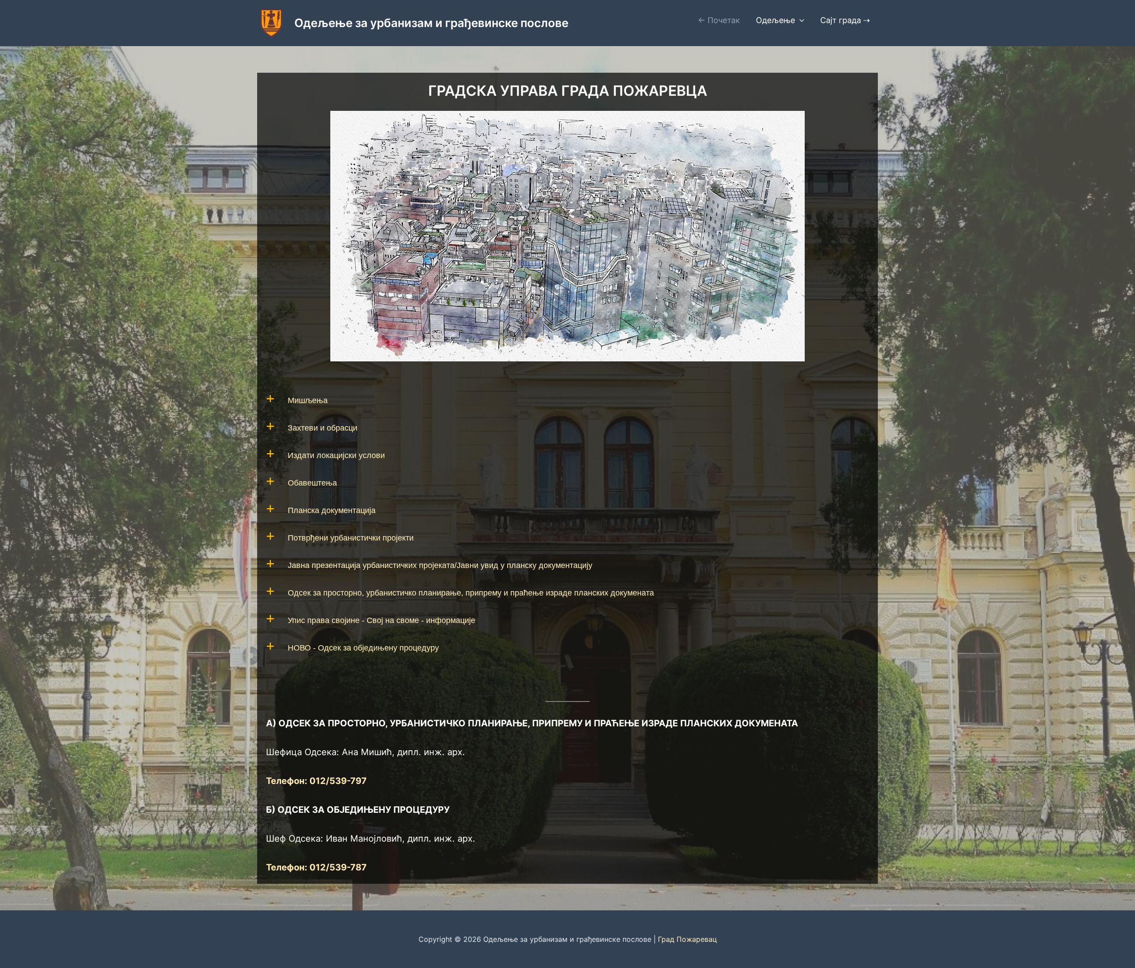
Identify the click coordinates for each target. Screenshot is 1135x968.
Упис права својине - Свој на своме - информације (381, 620)
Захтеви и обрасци (322, 427)
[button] (799, 20)
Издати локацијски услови (336, 455)
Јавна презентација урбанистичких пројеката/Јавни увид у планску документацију (440, 565)
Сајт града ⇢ (845, 20)
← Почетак (719, 20)
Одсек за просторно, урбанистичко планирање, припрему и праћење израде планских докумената (471, 592)
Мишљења (308, 400)
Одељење (775, 20)
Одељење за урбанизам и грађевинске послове (431, 23)
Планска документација (332, 510)
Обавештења (312, 482)
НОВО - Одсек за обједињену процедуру (363, 647)
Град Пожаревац (687, 939)
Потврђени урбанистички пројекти (351, 537)
